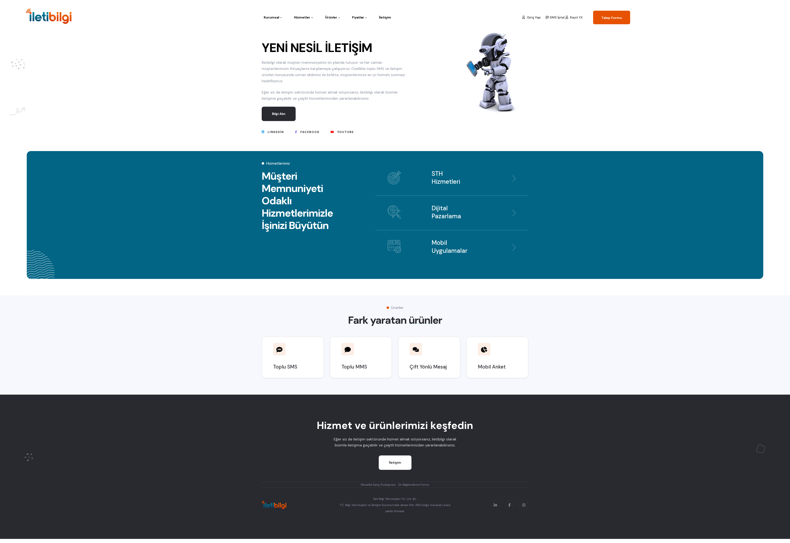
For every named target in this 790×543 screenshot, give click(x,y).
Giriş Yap (533, 17)
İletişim (385, 17)
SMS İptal (557, 17)
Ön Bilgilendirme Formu (413, 484)
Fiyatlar (358, 17)
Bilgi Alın (278, 114)
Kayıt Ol (575, 17)
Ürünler (331, 17)
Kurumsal (271, 17)
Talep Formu (611, 18)
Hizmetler (302, 17)
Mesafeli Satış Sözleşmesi (378, 484)
